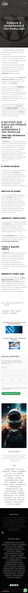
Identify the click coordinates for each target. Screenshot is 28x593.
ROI (15, 497)
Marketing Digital (6, 281)
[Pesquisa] (22, 3)
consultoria (10, 478)
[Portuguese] (5, 591)
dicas (6, 482)
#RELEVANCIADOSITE (9, 469)
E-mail (12, 380)
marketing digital (9, 495)
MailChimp (14, 493)
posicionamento (8, 497)
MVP (16, 495)
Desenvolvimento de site (11, 480)
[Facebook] (11, 585)
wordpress (13, 313)
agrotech (14, 471)
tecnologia (5, 313)
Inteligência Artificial (12, 488)
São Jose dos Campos (10, 499)
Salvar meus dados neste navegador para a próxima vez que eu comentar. (14, 388)
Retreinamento (14, 461)
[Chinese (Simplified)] (3, 591)
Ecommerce (13, 482)
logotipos (7, 493)
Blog (4, 18)
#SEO (17, 469)
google (12, 484)
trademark (8, 501)
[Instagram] (13, 585)
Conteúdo (18, 478)
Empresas (20, 482)
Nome (3, 380)
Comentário (4, 367)
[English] (4, 591)
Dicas (8, 18)
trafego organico (18, 501)
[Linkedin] (15, 585)
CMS (23, 475)
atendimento (22, 471)
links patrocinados (10, 491)
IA (7, 486)
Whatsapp (10, 504)
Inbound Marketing (15, 486)
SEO (23, 497)
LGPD (21, 488)
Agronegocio (6, 471)
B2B (7, 473)
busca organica (8, 475)
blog (14, 473)
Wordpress (14, 19)
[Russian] (7, 591)
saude (19, 497)
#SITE (22, 469)
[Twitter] (17, 585)
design (21, 480)
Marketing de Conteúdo (17, 18)
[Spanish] (8, 591)
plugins (9, 108)
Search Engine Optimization (9, 241)
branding (19, 473)
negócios (21, 495)
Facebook (5, 484)
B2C (10, 473)
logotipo (20, 491)
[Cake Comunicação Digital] (4, 3)
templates (15, 108)
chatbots (17, 475)
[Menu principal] (25, 3)
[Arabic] (1, 591)
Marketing (21, 493)
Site (19, 380)
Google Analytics (20, 484)
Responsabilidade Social (14, 530)
